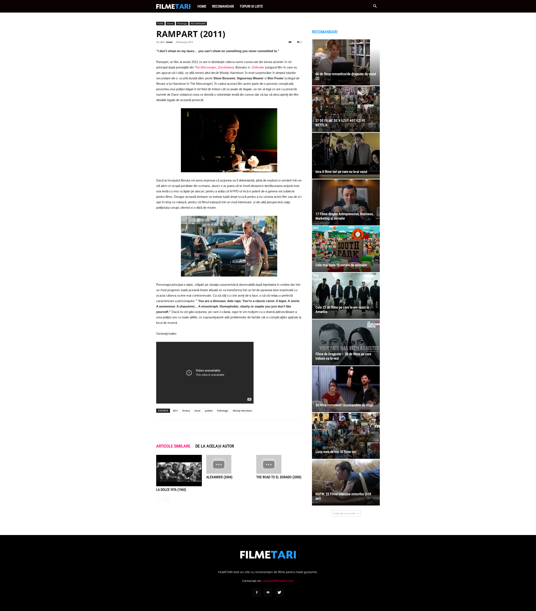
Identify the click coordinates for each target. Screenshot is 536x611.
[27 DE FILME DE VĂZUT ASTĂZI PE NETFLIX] (346, 109)
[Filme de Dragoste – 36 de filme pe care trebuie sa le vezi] (346, 342)
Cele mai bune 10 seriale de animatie (341, 265)
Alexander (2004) (219, 477)
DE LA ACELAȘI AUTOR (214, 446)
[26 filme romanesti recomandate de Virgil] (346, 389)
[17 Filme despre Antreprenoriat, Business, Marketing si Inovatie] (346, 202)
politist (209, 410)
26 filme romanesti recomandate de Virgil (344, 405)
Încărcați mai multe (344, 513)
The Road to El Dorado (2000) (278, 477)
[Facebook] (257, 592)
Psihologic (182, 23)
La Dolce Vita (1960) (171, 490)
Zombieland (226, 67)
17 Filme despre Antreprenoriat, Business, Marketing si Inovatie (345, 216)
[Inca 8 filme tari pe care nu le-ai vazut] (346, 156)
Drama (170, 23)
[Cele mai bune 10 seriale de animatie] (346, 249)
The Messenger (205, 67)
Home (201, 6)
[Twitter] (279, 592)
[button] (375, 7)
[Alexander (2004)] (229, 464)
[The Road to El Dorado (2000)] (279, 464)
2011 (175, 410)
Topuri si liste (251, 6)
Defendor (258, 67)
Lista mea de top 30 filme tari (336, 452)
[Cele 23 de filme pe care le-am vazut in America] (346, 296)
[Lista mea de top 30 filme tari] (346, 436)
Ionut (169, 42)
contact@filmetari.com (278, 581)
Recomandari (223, 6)
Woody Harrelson (242, 410)
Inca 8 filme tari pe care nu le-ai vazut (341, 172)
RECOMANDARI (198, 23)
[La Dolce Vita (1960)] (179, 470)
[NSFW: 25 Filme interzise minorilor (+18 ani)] (346, 482)
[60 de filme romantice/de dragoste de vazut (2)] (346, 62)
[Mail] (268, 592)
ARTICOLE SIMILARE (173, 446)
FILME (160, 23)
